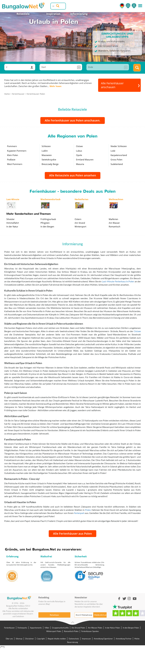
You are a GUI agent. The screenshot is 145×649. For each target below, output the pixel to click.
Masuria (80, 164)
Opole (79, 155)
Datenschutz (74, 639)
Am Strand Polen (78, 628)
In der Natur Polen (112, 628)
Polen (88, 509)
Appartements (36, 628)
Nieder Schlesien (119, 146)
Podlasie (11, 159)
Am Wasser (114, 222)
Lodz (113, 150)
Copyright (41, 639)
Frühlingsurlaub (48, 219)
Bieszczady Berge (50, 164)
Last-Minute (12, 199)
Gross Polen (116, 159)
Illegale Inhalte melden (57, 639)
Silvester (10, 219)
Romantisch (114, 226)
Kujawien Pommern (16, 150)
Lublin (45, 150)
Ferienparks (22, 628)
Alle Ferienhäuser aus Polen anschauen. (72, 120)
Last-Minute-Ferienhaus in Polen (118, 281)
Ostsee (79, 146)
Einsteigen (134, 5)
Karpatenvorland (119, 155)
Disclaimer (29, 639)
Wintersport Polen (53, 631)
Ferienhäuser (9, 628)
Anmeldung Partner (124, 639)
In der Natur (12, 226)
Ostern (78, 219)
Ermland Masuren (84, 159)
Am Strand (80, 222)
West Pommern (14, 164)
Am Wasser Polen (95, 628)
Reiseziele (23, 13)
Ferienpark (79, 513)
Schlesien (46, 146)
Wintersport (80, 226)
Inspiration (53, 13)
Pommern (12, 146)
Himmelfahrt (12, 222)
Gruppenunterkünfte (60, 628)
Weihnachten (116, 199)
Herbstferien (81, 199)
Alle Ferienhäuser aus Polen (72, 533)
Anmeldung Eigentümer (103, 639)
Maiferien (113, 219)
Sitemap (19, 639)
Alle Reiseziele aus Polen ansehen (72, 175)
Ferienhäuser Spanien (90, 631)
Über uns (9, 639)
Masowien (47, 155)
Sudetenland (117, 164)
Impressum (86, 639)
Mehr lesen (55, 86)
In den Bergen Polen (131, 628)
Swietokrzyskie (49, 159)
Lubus (79, 150)
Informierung (79, 13)
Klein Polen (12, 155)
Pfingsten (45, 222)
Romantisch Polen (71, 631)
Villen (47, 628)
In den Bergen (47, 226)
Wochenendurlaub (50, 199)
